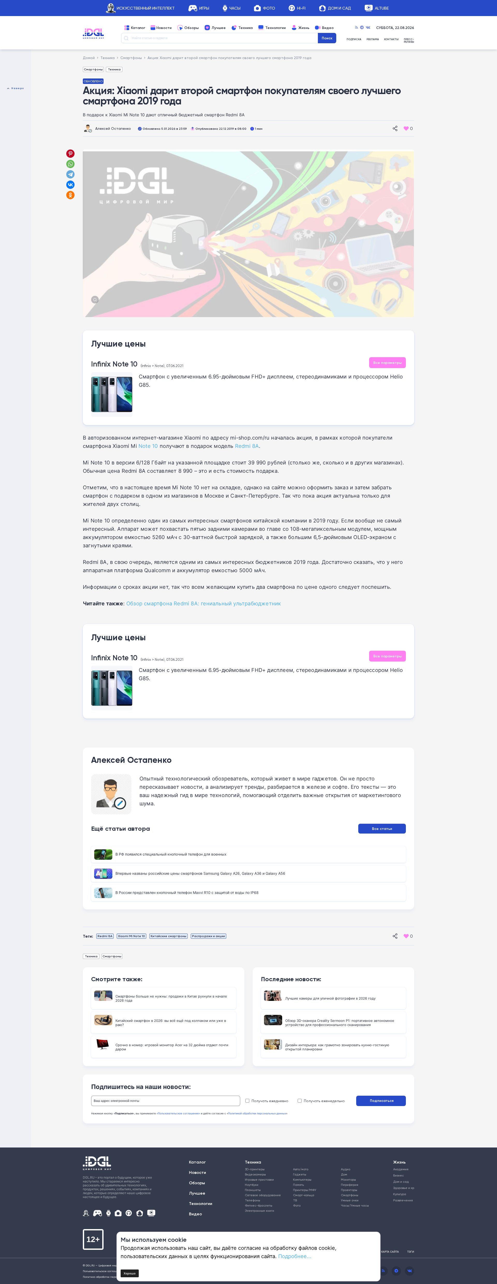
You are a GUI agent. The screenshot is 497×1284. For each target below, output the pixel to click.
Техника (245, 27)
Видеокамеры (255, 1174)
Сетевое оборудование (263, 1195)
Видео (328, 27)
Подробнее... (294, 1256)
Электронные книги (259, 1211)
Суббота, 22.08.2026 (395, 27)
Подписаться (381, 1100)
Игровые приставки (259, 1179)
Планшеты (253, 1190)
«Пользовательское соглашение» (178, 1113)
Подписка (354, 39)
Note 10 (148, 445)
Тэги (410, 1251)
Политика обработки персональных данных (111, 1276)
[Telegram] (362, 28)
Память (298, 1185)
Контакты (391, 39)
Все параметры (387, 362)
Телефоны (252, 1200)
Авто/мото (300, 1169)
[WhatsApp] (70, 164)
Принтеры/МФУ (304, 1190)
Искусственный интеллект (146, 8)
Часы (234, 8)
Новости (164, 27)
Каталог (138, 27)
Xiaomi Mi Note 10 (131, 936)
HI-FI (301, 8)
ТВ (295, 1200)
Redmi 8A (247, 445)
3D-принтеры (255, 1169)
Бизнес (398, 1175)
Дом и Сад (339, 8)
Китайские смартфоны (168, 936)
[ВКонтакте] (70, 185)
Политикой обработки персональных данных (257, 1113)
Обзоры (191, 27)
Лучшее (218, 27)
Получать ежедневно (270, 1101)
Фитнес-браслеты (258, 1205)
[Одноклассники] (71, 195)
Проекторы (349, 1190)
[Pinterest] (70, 153)
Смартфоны (93, 69)
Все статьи (382, 828)
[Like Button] (406, 128)
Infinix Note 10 (114, 364)
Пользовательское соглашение (103, 1271)
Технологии (275, 27)
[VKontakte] (368, 28)
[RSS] (356, 28)
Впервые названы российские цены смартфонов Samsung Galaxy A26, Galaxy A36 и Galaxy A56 (200, 873)
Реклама (373, 39)
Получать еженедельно (324, 1101)
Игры (204, 8)
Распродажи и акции (208, 936)
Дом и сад (401, 1181)
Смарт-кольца (303, 1195)
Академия (400, 1169)
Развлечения (402, 1200)
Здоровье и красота (402, 1188)
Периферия (349, 1185)
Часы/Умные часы (355, 1205)
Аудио (345, 1169)
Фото (269, 8)
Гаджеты (299, 1174)
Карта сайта (390, 1251)
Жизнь (303, 27)
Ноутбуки (251, 1185)
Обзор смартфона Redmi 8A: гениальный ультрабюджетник (203, 603)
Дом (344, 1174)
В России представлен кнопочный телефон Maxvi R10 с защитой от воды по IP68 (187, 892)
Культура (399, 1194)
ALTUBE (382, 8)
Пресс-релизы (409, 40)
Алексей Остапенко (113, 128)
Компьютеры (302, 1179)
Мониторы (348, 1179)
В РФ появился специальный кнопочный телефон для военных (170, 854)
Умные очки (350, 1200)
